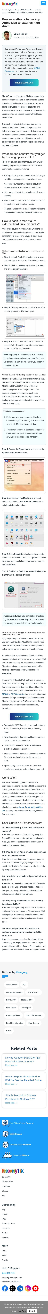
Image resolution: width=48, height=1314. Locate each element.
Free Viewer (11, 1008)
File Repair (26, 1008)
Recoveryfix (7, 10)
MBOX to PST (26, 10)
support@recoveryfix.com (12, 1278)
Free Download (24, 83)
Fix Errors (5, 1228)
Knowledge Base (8, 1224)
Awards (5, 1260)
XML (3, 1196)
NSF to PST (11, 1000)
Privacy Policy (7, 1182)
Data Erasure (33, 1023)
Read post (9, 1065)
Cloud (8, 1031)
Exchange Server (13, 1015)
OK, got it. (32, 1311)
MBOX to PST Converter (13, 694)
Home (4, 1251)
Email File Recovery (34, 1015)
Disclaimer (6, 1186)
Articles (5, 1233)
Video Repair (11, 984)
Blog (17, 10)
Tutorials (5, 1237)
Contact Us (6, 1177)
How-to (4, 1214)
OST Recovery (34, 992)
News (4, 1255)
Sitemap (5, 1191)
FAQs (4, 1219)
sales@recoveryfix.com (11, 1281)
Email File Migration (14, 1023)
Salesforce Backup (14, 992)
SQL (24, 984)
